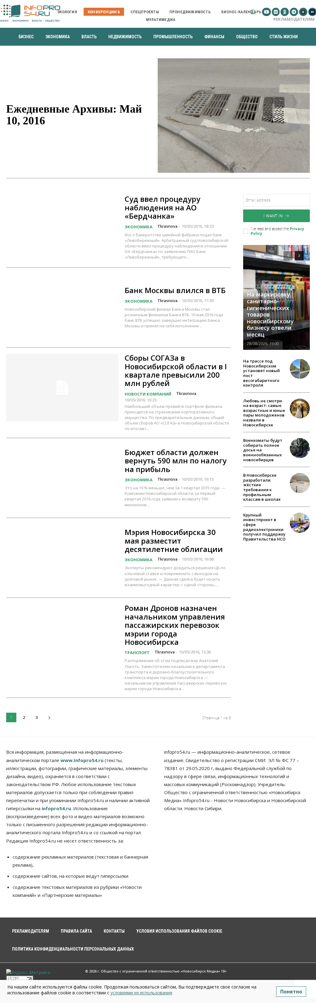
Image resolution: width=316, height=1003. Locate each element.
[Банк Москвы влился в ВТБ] (62, 307)
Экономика (138, 227)
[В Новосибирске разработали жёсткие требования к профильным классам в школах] (300, 483)
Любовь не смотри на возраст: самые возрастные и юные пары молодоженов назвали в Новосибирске (264, 413)
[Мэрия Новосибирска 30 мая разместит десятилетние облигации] (62, 557)
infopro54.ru (56, 808)
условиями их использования (141, 993)
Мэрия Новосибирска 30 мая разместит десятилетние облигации (174, 540)
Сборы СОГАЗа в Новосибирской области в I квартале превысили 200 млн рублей (176, 370)
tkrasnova (167, 226)
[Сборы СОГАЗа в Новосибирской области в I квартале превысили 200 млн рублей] (62, 387)
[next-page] (49, 717)
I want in (273, 216)
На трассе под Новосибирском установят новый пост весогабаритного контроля (261, 373)
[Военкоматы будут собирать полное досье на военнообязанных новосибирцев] (300, 448)
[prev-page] (288, 255)
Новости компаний (148, 394)
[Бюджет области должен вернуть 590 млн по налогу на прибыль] (62, 478)
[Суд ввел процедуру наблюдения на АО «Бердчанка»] (62, 227)
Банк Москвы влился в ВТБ (175, 290)
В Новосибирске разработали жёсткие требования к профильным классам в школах (262, 487)
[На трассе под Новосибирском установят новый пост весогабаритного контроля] (300, 369)
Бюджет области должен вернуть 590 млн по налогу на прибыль (176, 460)
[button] (253, 12)
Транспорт (137, 652)
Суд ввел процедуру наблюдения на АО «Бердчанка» (162, 207)
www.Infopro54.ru (81, 760)
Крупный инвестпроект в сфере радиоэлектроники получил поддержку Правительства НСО (264, 527)
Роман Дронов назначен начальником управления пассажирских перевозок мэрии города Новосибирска (175, 625)
